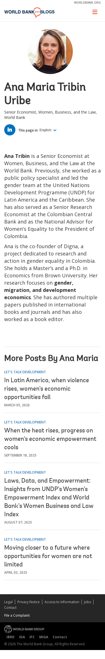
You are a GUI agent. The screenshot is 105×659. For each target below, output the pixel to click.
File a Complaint (17, 615)
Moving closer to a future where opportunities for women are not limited (48, 556)
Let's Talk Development (25, 372)
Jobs (87, 602)
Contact (10, 607)
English (45, 130)
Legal (8, 602)
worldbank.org (87, 2)
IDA (22, 637)
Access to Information (62, 602)
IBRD (10, 637)
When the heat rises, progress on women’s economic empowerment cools (50, 439)
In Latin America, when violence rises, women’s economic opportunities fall (46, 389)
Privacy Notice (28, 602)
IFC (32, 637)
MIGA (43, 637)
